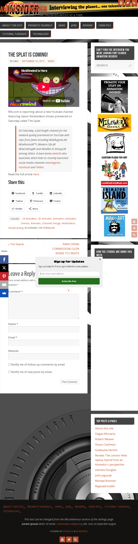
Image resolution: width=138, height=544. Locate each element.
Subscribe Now (69, 281)
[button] (69, 262)
